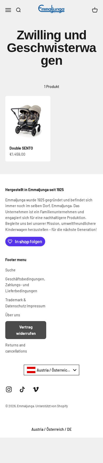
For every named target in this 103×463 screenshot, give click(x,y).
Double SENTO (21, 148)
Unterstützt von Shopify (51, 406)
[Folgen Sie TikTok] (22, 389)
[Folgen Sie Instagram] (8, 389)
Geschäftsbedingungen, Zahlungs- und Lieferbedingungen (25, 285)
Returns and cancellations (16, 348)
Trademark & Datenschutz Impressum (25, 303)
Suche (10, 270)
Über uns (12, 315)
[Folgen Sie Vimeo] (35, 389)
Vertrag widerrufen (26, 330)
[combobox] (51, 370)
